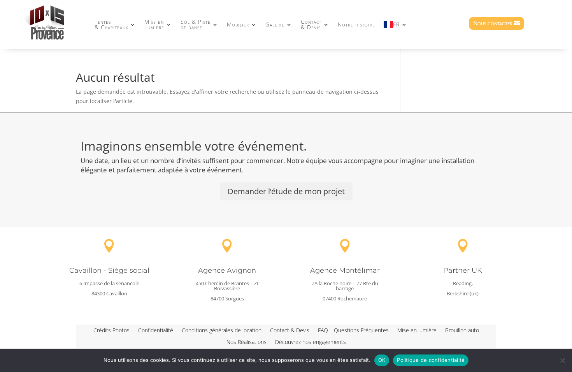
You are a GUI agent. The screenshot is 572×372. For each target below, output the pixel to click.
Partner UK (462, 270)
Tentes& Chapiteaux (111, 24)
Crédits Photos (111, 331)
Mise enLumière (154, 24)
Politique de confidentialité (431, 360)
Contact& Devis (311, 24)
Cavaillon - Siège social (109, 270)
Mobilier (238, 24)
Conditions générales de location (221, 331)
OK (382, 360)
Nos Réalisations (246, 342)
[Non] (562, 360)
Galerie (274, 24)
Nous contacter (492, 22)
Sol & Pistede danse (196, 24)
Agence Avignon (227, 270)
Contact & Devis (289, 331)
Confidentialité (155, 331)
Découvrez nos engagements (310, 342)
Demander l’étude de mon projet (286, 191)
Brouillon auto (462, 331)
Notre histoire (356, 24)
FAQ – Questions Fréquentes (353, 331)
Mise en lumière (417, 331)
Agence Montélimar (345, 270)
